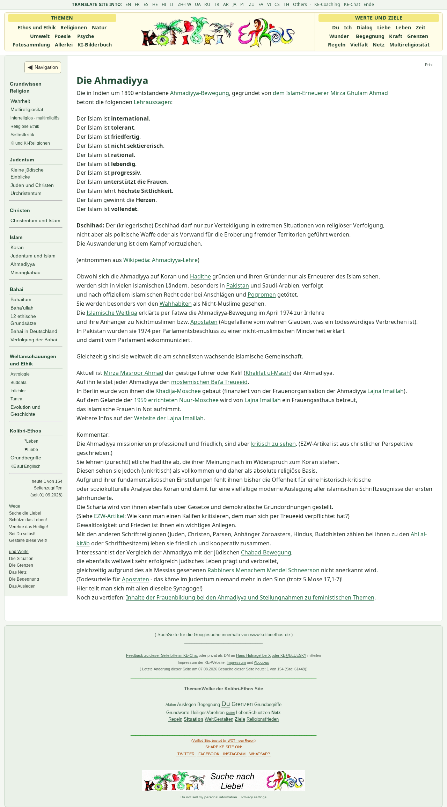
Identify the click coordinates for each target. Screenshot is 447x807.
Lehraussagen (152, 102)
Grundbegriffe (25, 457)
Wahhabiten (176, 303)
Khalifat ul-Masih (268, 373)
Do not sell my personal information (209, 797)
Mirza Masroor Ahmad (133, 373)
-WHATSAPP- (259, 754)
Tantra (16, 399)
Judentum (22, 159)
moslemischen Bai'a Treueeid (209, 382)
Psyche (85, 36)
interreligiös (21, 118)
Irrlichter (18, 390)
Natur (99, 27)
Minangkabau (25, 272)
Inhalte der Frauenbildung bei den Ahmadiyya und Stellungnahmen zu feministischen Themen (250, 597)
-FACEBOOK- (209, 754)
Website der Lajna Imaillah (169, 418)
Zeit (420, 27)
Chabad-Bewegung (266, 552)
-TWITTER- (186, 754)
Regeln (336, 44)
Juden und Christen (32, 185)
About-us (261, 662)
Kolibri (230, 713)
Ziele (240, 719)
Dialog (365, 27)
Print (429, 65)
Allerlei (64, 44)
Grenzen (417, 36)
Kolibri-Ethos (25, 431)
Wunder (339, 36)
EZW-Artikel (109, 516)
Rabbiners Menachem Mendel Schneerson (263, 570)
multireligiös (47, 118)
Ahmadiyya (22, 264)
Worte (23, 551)
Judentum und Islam (33, 256)
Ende (369, 4)
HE (155, 4)
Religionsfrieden (263, 719)
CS (277, 4)
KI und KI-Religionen (30, 143)
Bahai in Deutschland (33, 331)
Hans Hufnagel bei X (253, 655)
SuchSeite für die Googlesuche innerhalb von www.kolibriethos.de (223, 634)
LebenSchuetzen (253, 712)
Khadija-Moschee (178, 391)
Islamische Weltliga (112, 313)
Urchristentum (26, 193)
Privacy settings (253, 797)
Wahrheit (20, 101)
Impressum (236, 662)
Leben (403, 27)
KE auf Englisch (25, 466)
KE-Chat (352, 4)
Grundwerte (177, 712)
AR (226, 4)
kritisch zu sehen (273, 444)
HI (164, 4)
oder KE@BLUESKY (289, 655)
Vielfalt (359, 44)
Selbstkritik (22, 134)
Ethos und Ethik (36, 27)
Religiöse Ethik (24, 126)
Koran (17, 247)
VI (269, 4)
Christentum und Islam (35, 220)
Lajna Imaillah (385, 391)
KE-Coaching (327, 4)
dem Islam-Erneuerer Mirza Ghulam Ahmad (330, 93)
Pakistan (237, 285)
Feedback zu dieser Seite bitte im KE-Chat (162, 655)
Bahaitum (20, 299)
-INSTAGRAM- (234, 754)
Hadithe (200, 276)
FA (260, 4)
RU (207, 4)
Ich (348, 27)
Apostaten (204, 322)
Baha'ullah (22, 308)
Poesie (62, 36)
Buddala (18, 382)
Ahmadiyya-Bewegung (199, 93)
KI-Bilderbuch (95, 44)
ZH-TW (184, 4)
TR (216, 4)
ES (146, 4)
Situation (193, 719)
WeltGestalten (219, 719)
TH (286, 4)
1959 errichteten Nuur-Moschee (176, 400)
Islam (16, 237)
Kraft (395, 36)
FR (137, 4)
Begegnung (370, 36)
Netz (378, 44)
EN (128, 4)
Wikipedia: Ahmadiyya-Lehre (160, 260)
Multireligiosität (409, 44)
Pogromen (262, 294)
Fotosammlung (31, 44)
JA (234, 4)
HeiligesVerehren (208, 712)
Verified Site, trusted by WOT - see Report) (224, 740)
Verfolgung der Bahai (33, 339)
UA (198, 4)
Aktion (171, 705)
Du (335, 27)
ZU (252, 4)
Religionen (73, 27)
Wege (14, 506)
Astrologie (20, 374)
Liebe (384, 27)
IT (172, 4)
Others (300, 4)
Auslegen (186, 704)
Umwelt (40, 36)
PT (242, 4)
